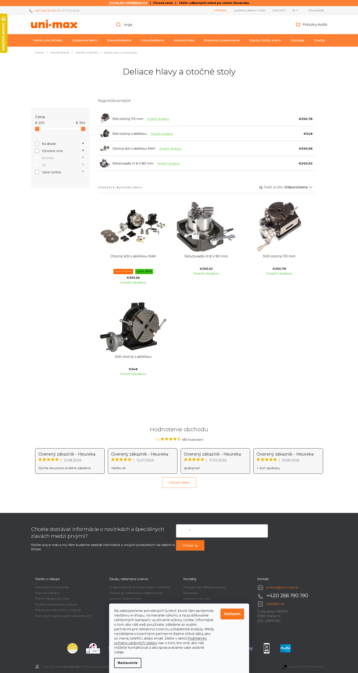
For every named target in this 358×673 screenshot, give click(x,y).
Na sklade (63, 144)
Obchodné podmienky (52, 587)
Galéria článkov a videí (249, 10)
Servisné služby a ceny (125, 598)
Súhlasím (232, 614)
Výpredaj (220, 10)
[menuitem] (48, 40)
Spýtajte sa (275, 604)
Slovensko (190, 593)
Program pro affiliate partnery (204, 587)
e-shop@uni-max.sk (282, 587)
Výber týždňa (62, 172)
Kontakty (279, 10)
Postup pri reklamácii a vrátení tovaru (136, 593)
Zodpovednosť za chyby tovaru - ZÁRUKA (139, 587)
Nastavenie (128, 663)
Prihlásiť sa (190, 545)
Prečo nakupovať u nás (52, 598)
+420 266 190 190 (45, 10)
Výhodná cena (63, 151)
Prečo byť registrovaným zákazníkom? (63, 616)
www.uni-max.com (197, 598)
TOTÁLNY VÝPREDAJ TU (128, 3)
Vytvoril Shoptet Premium (305, 666)
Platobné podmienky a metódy (58, 610)
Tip (63, 165)
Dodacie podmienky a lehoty (56, 604)
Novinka (63, 158)
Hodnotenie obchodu (179, 429)
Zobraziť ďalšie (179, 482)
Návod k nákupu (47, 593)
